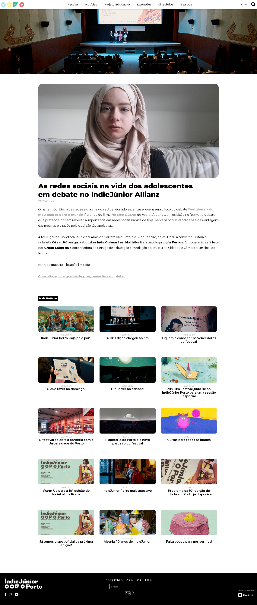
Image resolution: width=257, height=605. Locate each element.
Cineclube (165, 4)
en (246, 4)
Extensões (143, 4)
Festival (73, 4)
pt (241, 4)
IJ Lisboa (186, 4)
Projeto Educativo (117, 4)
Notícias (91, 4)
